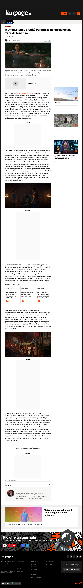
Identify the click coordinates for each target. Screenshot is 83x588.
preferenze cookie (36, 577)
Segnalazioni (34, 564)
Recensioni (13, 480)
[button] (49, 40)
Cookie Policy (34, 569)
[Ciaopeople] (78, 583)
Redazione (34, 574)
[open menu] (3, 22)
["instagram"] (9, 545)
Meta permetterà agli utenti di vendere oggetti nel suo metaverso (58, 512)
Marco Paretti (16, 40)
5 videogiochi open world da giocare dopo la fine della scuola (27, 295)
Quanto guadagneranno (35, 524)
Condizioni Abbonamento (37, 572)
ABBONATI (63, 13)
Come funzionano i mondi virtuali (16, 524)
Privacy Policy (35, 566)
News (6, 480)
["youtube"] (14, 545)
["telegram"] (27, 545)
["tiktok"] (5, 545)
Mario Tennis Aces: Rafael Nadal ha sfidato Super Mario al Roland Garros (11, 295)
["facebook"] (23, 545)
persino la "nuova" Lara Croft (24, 93)
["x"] (18, 545)
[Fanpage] (7, 556)
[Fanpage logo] (16, 13)
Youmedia (33, 561)
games (9, 22)
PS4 (9, 480)
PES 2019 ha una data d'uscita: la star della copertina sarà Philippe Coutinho (43, 295)
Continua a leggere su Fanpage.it (27, 448)
